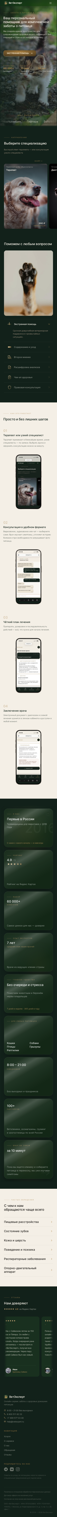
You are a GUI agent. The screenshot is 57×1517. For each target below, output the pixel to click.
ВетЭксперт (15, 3)
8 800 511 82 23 (14, 1414)
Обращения (9, 1450)
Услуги (7, 1436)
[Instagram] (18, 1469)
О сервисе (9, 1441)
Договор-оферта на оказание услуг (18, 1495)
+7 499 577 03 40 (15, 1418)
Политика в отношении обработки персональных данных (27, 1492)
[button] (25, 196)
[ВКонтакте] (12, 1469)
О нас (6, 1445)
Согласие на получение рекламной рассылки (22, 1499)
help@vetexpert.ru (15, 1421)
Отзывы (8, 1454)
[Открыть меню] (50, 3)
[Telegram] (6, 1469)
